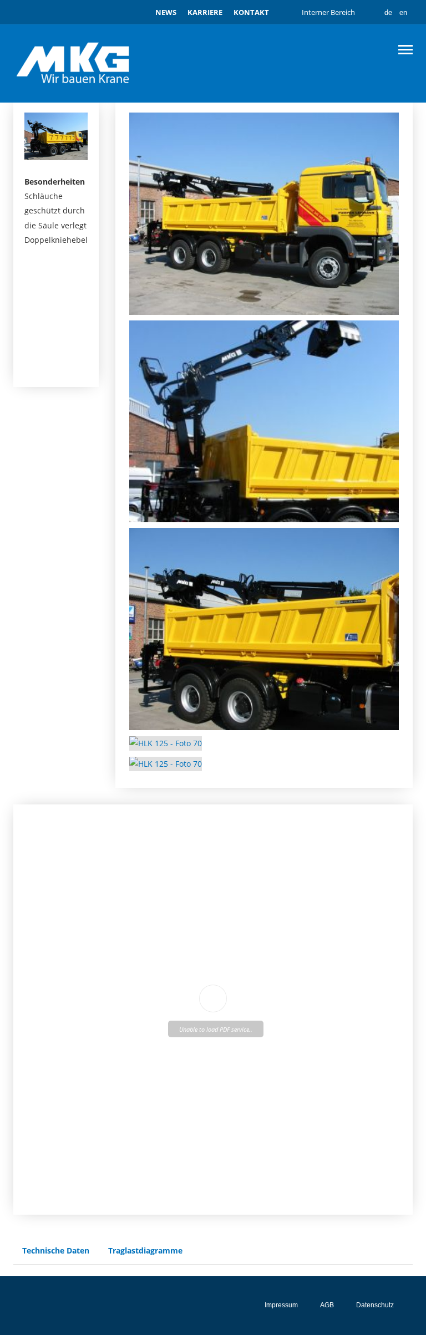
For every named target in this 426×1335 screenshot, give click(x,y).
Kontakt (251, 12)
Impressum (281, 1305)
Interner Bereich (328, 12)
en (403, 12)
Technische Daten (55, 1250)
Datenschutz (375, 1305)
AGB (327, 1305)
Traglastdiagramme (145, 1250)
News (165, 12)
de (388, 12)
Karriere (204, 12)
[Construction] (74, 63)
